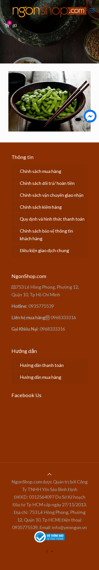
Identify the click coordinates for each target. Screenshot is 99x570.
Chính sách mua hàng (40, 171)
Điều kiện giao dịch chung (44, 250)
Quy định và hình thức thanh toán (52, 219)
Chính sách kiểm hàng (41, 207)
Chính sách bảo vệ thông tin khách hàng (46, 234)
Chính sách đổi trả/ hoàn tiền (47, 183)
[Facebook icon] (47, 551)
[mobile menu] (92, 10)
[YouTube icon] (52, 551)
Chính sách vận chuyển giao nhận (52, 195)
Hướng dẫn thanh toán (42, 365)
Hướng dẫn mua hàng (40, 377)
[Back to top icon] (49, 474)
